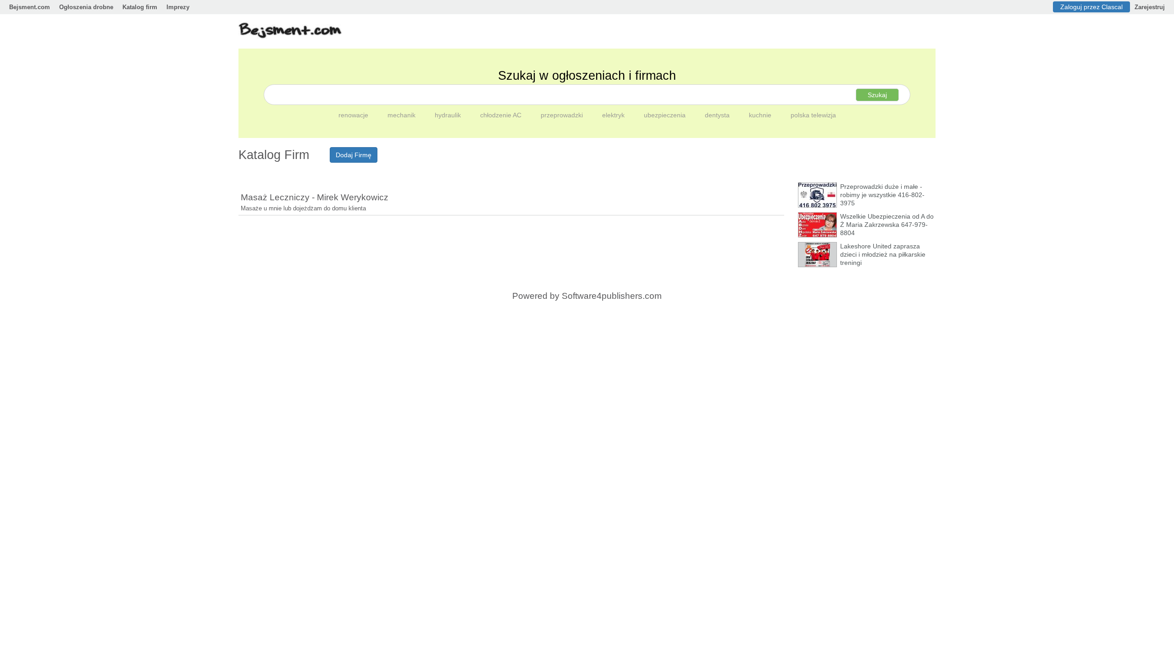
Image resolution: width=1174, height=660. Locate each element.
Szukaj (877, 95)
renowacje (354, 115)
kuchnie (761, 115)
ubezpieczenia (665, 115)
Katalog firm (139, 7)
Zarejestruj (1150, 7)
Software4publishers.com (612, 296)
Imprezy (177, 7)
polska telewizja (813, 115)
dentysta (718, 115)
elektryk (614, 115)
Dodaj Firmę (353, 155)
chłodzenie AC (501, 115)
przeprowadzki (563, 115)
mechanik (402, 115)
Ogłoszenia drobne (86, 7)
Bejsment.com (29, 7)
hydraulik (449, 115)
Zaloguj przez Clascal (1091, 7)
